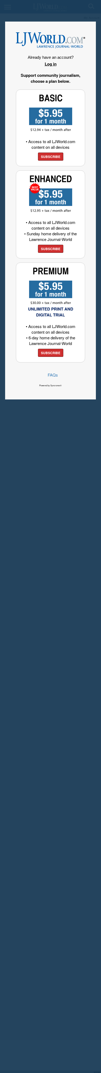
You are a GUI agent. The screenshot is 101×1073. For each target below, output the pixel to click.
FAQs (53, 375)
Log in (51, 64)
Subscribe (50, 156)
